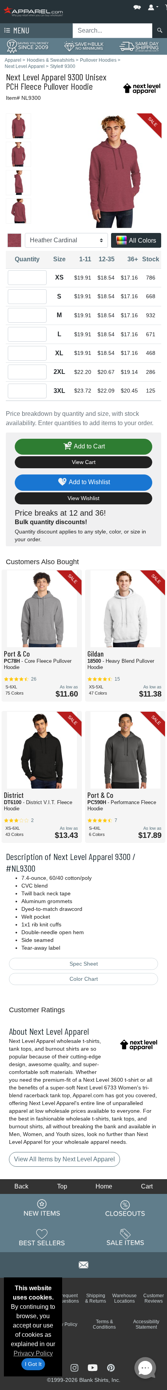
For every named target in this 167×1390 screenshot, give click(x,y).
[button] (114, 5)
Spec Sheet (84, 964)
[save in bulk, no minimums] (83, 46)
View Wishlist (83, 498)
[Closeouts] (125, 1208)
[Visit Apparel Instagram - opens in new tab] (75, 1367)
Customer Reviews (153, 1298)
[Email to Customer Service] (83, 1263)
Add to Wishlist (89, 482)
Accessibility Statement (146, 1324)
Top (62, 1186)
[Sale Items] (125, 1237)
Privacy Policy (33, 1353)
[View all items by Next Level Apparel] (141, 88)
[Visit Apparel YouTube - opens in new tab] (93, 1367)
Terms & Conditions (104, 1324)
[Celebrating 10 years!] (28, 46)
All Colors (142, 240)
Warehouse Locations (124, 1298)
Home (104, 1186)
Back (21, 1186)
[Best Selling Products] (42, 1237)
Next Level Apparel (36, 76)
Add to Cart (89, 446)
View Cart (84, 462)
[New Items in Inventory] (42, 1208)
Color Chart (84, 979)
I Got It (33, 1364)
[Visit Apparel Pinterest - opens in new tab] (111, 1367)
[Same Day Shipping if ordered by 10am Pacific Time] (139, 46)
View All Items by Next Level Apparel (64, 1159)
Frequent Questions (68, 1298)
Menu (21, 30)
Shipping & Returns (95, 1298)
